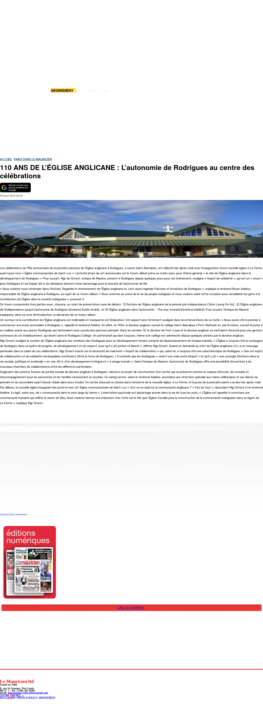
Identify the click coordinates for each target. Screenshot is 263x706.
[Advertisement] (131, 125)
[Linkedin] (20, 674)
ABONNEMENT (47, 697)
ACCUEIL (6, 159)
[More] (80, 413)
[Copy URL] (66, 413)
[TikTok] (29, 674)
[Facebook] (38, 413)
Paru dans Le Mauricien (33, 159)
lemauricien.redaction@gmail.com (28, 692)
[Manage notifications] (10, 696)
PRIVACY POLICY (27, 697)
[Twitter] (52, 413)
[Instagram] (12, 674)
